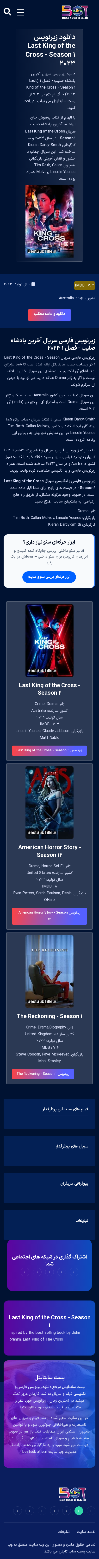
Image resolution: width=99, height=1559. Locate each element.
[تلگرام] (54, 1510)
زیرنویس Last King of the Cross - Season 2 (49, 750)
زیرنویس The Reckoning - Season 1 (43, 1074)
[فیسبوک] (91, 1510)
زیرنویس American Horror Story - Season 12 (49, 916)
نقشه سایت (86, 1532)
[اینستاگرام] (29, 1510)
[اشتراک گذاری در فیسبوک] (74, 1272)
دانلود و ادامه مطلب (49, 314)
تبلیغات (64, 1532)
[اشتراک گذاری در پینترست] (49, 1272)
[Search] (7, 12)
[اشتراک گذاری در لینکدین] (25, 1272)
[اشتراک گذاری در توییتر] (61, 1272)
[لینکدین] (17, 1510)
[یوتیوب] (42, 1510)
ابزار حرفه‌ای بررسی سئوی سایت (49, 577)
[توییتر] (78, 1510)
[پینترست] (66, 1510)
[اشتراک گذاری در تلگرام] (37, 1272)
